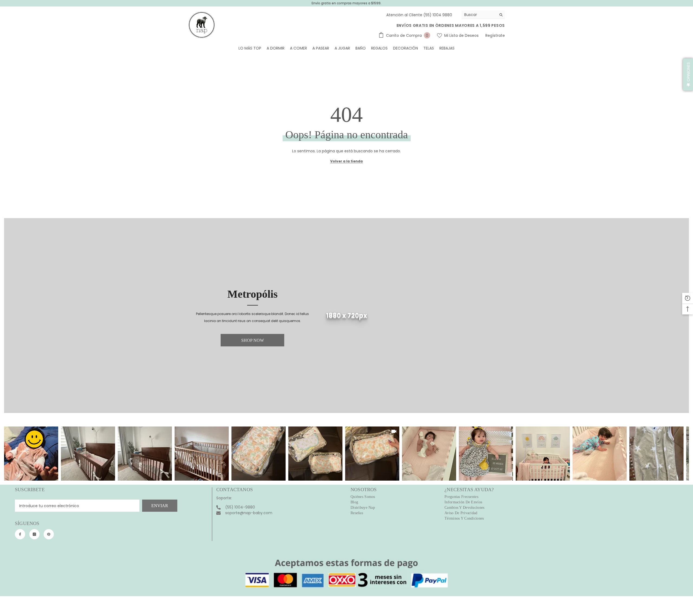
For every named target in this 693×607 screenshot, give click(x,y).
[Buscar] (483, 15)
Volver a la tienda (346, 161)
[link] (346, 315)
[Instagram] (34, 534)
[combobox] (479, 15)
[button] (688, 74)
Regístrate (495, 35)
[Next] (684, 453)
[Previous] (8, 453)
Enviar (159, 505)
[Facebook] (20, 534)
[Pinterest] (49, 534)
